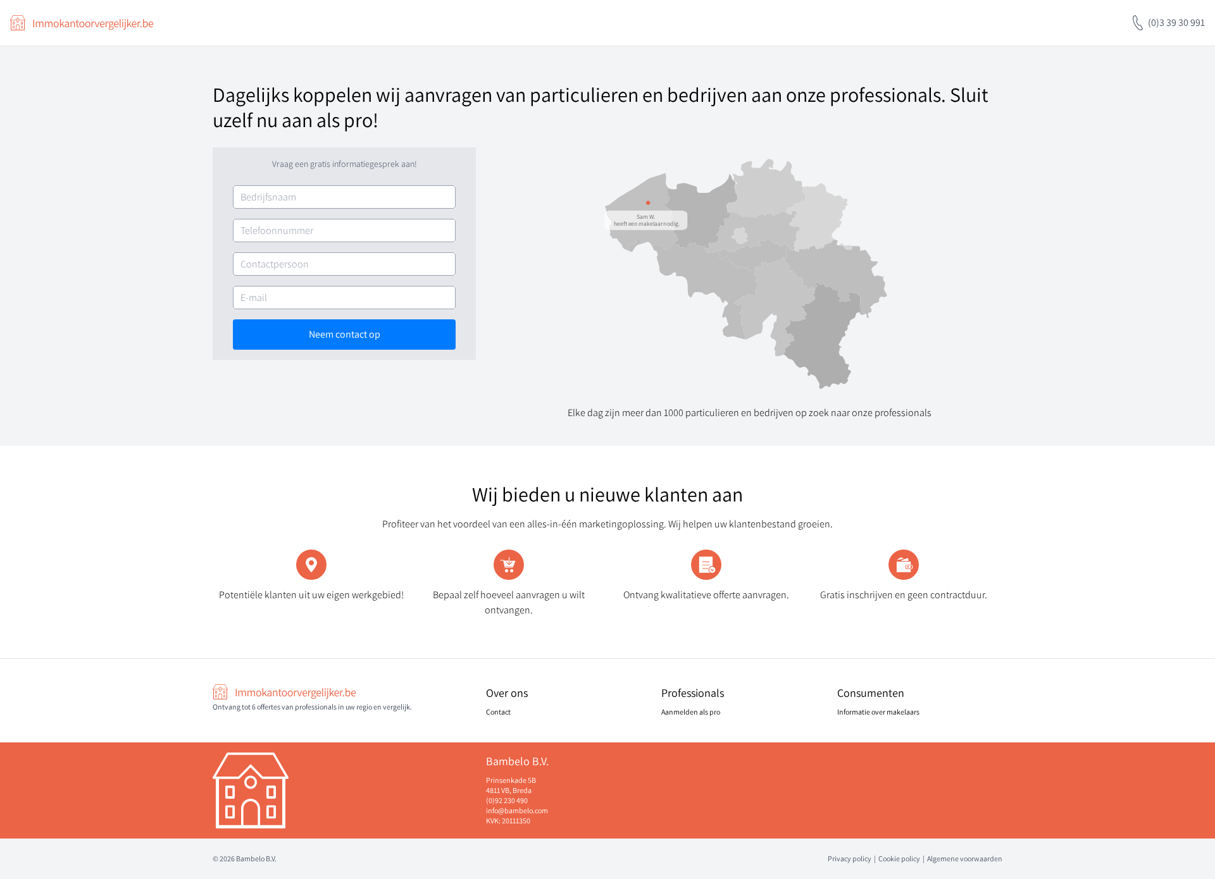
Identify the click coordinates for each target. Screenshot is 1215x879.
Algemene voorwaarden (964, 858)
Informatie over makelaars (878, 711)
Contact (498, 711)
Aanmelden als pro (690, 711)
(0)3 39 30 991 (1176, 22)
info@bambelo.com (517, 810)
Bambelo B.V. (256, 858)
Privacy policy (849, 858)
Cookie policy (899, 858)
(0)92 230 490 (507, 800)
